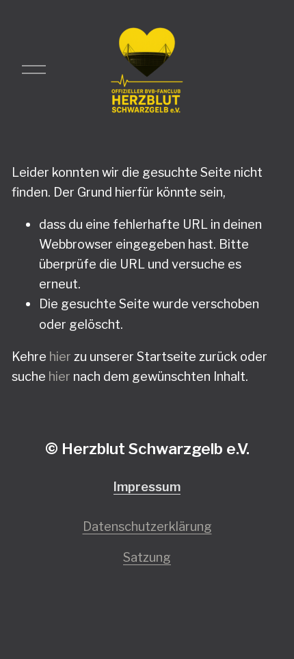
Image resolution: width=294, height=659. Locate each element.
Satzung (147, 556)
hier (60, 356)
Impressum (147, 487)
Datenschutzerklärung (147, 526)
